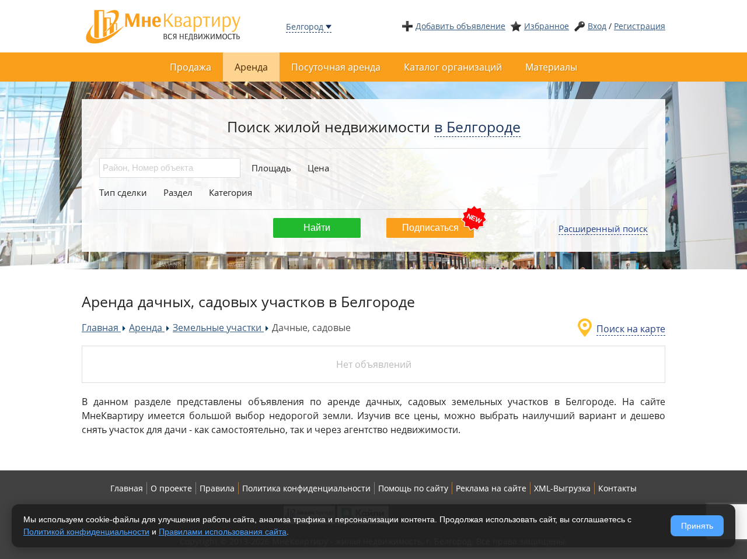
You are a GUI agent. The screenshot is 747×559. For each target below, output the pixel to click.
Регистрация (639, 25)
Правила (217, 488)
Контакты (617, 488)
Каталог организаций (453, 67)
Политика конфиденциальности (306, 488)
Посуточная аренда (336, 67)
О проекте (171, 488)
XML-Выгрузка (562, 488)
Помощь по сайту (413, 488)
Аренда (251, 67)
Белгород (304, 26)
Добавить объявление (460, 25)
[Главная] (163, 25)
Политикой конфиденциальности (86, 531)
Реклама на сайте (491, 488)
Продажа (190, 67)
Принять (697, 525)
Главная (126, 488)
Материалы (551, 67)
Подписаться (430, 228)
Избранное (546, 25)
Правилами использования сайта (223, 531)
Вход (597, 25)
